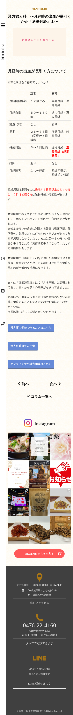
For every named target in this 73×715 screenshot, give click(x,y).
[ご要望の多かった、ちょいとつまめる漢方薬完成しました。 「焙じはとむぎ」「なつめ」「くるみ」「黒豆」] (39, 502)
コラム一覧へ (41, 396)
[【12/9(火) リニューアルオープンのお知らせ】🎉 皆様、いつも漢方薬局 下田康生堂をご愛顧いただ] (39, 474)
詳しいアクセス (39, 603)
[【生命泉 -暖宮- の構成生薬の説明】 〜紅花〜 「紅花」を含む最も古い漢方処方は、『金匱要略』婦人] (18, 530)
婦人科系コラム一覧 (23, 346)
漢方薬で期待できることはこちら (31, 327)
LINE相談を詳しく (39, 683)
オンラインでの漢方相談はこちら (31, 364)
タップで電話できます (39, 643)
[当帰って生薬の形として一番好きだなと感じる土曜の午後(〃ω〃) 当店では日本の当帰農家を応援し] (60, 530)
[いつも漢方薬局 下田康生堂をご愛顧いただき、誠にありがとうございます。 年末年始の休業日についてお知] (18, 474)
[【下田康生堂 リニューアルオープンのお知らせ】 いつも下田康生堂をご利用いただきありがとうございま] (60, 474)
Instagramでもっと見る (39, 553)
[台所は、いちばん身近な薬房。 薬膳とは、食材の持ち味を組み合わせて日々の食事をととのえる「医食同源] (18, 446)
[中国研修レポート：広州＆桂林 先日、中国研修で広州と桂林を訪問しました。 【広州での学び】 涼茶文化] (18, 502)
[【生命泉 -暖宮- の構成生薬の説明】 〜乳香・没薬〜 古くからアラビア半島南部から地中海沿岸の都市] (60, 502)
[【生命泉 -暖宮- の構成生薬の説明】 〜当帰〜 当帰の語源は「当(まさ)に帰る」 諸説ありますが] (39, 530)
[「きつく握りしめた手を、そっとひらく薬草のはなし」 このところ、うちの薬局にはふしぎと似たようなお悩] (60, 446)
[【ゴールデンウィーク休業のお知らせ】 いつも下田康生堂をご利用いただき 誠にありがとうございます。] (39, 446)
